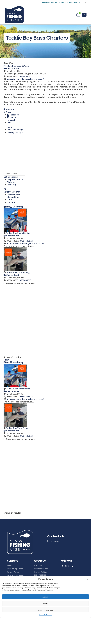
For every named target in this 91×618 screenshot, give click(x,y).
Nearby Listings (15, 132)
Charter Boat (12, 68)
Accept (45, 597)
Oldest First (13, 197)
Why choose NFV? (41, 568)
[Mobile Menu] (84, 15)
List (8, 206)
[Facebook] (62, 566)
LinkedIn (11, 120)
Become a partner (15, 568)
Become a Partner (49, 2)
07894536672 (26, 76)
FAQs (9, 565)
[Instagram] (65, 566)
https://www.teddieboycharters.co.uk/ (25, 79)
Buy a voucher (53, 541)
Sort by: (12, 191)
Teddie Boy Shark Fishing (18, 233)
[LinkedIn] (69, 566)
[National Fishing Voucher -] (14, 14)
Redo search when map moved (20, 283)
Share (8, 112)
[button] (87, 579)
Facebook (14, 114)
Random (11, 202)
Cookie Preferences (45, 615)
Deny (45, 603)
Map (9, 127)
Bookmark (10, 109)
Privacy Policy (13, 572)
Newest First (13, 194)
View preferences (45, 610)
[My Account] (85, 2)
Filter (6, 189)
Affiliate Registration (70, 2)
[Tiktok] (72, 566)
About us (38, 565)
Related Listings (15, 129)
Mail (9, 122)
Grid (14, 206)
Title (9, 199)
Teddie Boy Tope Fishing (18, 272)
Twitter (13, 117)
